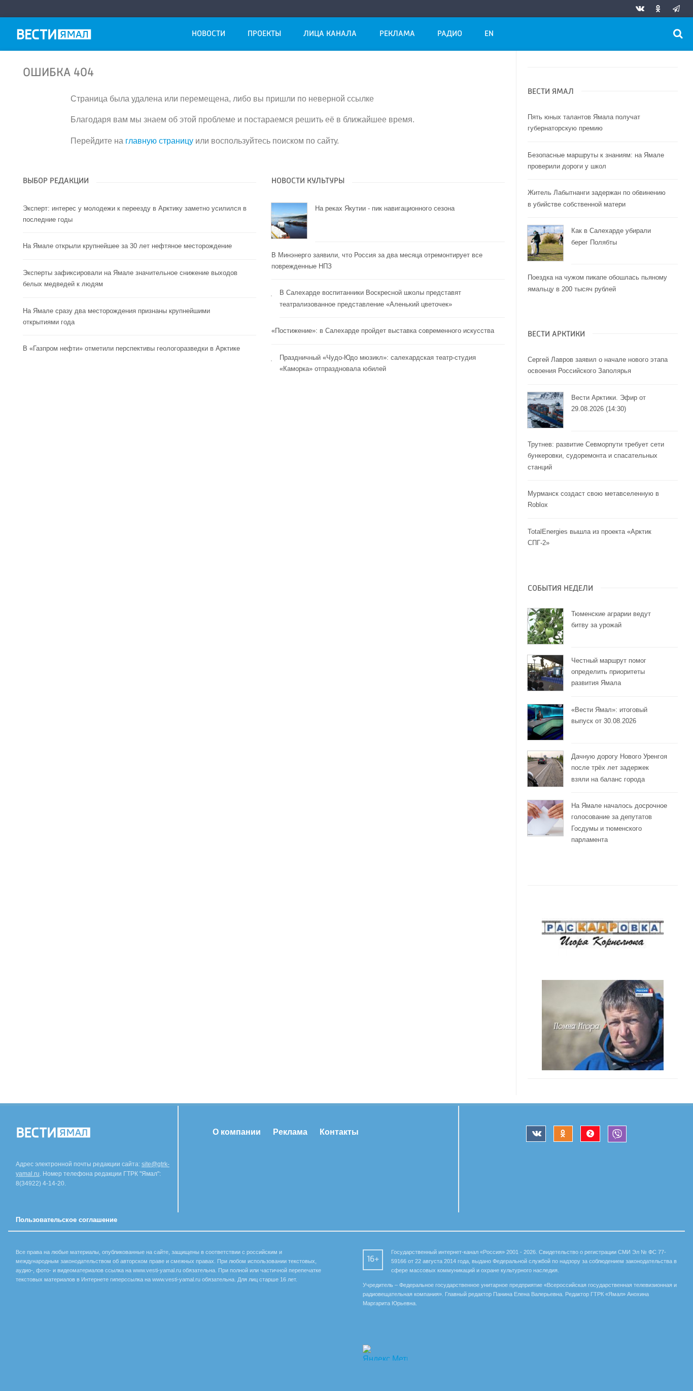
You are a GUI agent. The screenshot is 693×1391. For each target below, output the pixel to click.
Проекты (264, 34)
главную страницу (159, 141)
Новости (208, 34)
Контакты (339, 1132)
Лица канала (330, 34)
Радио (449, 34)
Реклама (397, 34)
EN (489, 34)
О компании (237, 1132)
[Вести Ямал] (55, 36)
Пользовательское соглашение (66, 1220)
